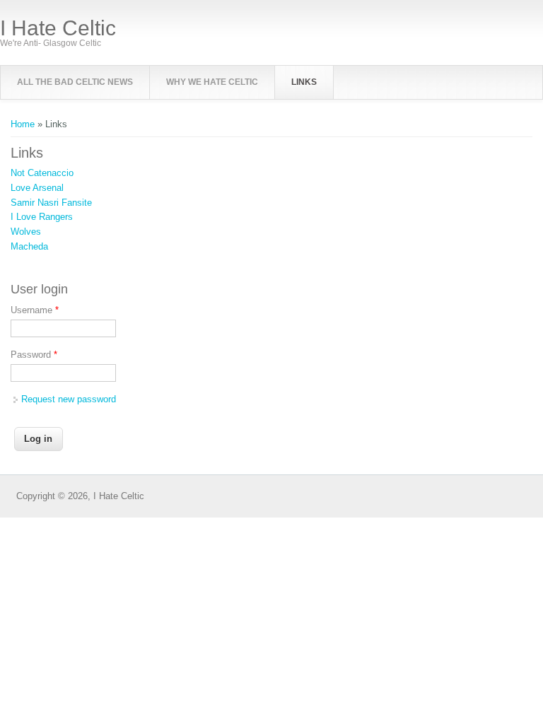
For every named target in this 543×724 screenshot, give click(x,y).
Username (35, 310)
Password (34, 354)
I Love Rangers (42, 216)
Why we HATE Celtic (212, 82)
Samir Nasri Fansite (51, 202)
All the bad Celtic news (75, 82)
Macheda (29, 246)
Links (304, 82)
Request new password (68, 399)
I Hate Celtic (58, 28)
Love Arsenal (37, 187)
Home (23, 124)
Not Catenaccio (42, 173)
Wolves (26, 231)
